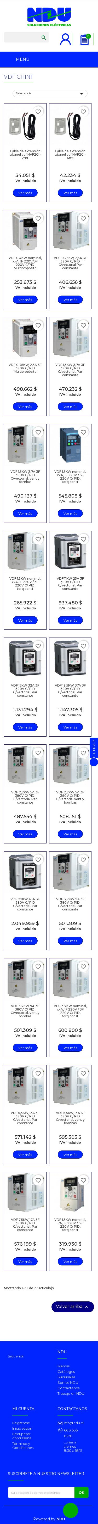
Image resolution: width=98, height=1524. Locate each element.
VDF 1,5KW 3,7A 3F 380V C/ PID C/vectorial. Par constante (70, 370)
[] (38, 32)
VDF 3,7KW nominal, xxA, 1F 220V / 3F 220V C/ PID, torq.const (70, 1011)
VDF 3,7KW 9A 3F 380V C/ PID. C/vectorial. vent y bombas (25, 1011)
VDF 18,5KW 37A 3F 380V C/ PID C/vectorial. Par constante (70, 690)
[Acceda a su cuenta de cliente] (65, 36)
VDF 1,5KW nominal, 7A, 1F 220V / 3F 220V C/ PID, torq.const (70, 1225)
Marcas (63, 1366)
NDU (60, 1519)
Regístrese (21, 1423)
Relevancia (50, 94)
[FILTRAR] (94, 762)
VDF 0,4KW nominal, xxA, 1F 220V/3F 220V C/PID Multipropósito (25, 263)
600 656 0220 (71, 1433)
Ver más (25, 193)
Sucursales (66, 1377)
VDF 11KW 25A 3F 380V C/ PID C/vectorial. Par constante (70, 584)
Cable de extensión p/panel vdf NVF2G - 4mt (70, 154)
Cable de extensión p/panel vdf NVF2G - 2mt (25, 154)
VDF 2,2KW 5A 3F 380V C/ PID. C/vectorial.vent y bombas (70, 797)
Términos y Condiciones (22, 1445)
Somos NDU (67, 1382)
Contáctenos (68, 1388)
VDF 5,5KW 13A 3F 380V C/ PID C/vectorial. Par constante (25, 1118)
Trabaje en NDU (70, 1393)
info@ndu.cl (73, 1423)
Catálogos (66, 1371)
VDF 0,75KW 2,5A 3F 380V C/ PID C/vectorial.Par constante (70, 263)
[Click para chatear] (70, 1510)
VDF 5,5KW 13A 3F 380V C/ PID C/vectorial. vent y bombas (70, 1118)
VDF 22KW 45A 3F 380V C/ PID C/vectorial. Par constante (25, 904)
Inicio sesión (22, 1428)
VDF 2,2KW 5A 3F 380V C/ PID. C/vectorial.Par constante (25, 797)
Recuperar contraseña (21, 1436)
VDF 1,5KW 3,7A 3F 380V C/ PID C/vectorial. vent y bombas (25, 477)
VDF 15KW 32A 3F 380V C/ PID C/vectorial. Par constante (25, 690)
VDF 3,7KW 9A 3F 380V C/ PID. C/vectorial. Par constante (70, 904)
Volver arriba (73, 1307)
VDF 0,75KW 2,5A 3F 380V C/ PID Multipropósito (25, 368)
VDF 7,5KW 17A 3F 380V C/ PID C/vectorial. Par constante (25, 1225)
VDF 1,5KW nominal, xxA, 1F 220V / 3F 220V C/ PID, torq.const (70, 477)
